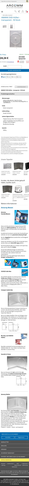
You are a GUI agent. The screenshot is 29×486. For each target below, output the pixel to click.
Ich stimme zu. (15, 484)
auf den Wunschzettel (21, 86)
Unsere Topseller (7, 159)
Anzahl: (5, 66)
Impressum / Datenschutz (25, 464)
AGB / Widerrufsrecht (17, 464)
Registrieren (21, 437)
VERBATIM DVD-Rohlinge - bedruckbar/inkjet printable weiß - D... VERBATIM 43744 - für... (18, 197)
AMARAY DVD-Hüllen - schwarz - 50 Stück (17, 173)
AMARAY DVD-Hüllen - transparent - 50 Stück (5, 173)
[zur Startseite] (14, 8)
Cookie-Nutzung (25, 482)
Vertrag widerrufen (6, 460)
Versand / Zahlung (3, 464)
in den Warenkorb (14, 70)
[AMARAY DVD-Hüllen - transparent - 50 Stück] (4, 26)
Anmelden (8, 437)
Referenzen (14, 467)
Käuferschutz (10, 463)
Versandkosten (11, 61)
